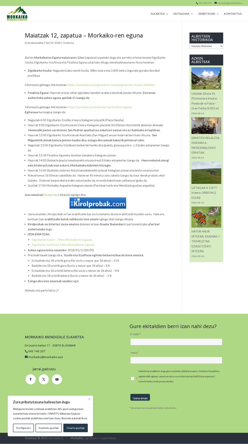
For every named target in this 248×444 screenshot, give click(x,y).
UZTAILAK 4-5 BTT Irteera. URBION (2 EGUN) (204, 192)
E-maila (135, 334)
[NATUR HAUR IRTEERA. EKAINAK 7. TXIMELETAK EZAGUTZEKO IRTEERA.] (206, 218)
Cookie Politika (108, 438)
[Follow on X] (44, 379)
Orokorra (68, 42)
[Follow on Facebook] (31, 379)
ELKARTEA (158, 13)
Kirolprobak (52, 194)
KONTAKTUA (233, 13)
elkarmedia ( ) (55, 438)
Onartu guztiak (75, 427)
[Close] (89, 399)
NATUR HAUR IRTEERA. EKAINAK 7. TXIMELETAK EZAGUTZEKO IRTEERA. (205, 241)
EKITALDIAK (181, 13)
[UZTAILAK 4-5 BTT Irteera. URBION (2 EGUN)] (206, 173)
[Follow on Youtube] (57, 379)
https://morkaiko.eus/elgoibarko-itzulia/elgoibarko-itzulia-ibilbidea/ (111, 85)
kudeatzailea (35, 42)
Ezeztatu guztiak (49, 427)
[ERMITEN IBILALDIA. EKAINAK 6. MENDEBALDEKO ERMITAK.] (206, 126)
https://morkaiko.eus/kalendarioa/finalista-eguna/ (100, 107)
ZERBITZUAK (206, 13)
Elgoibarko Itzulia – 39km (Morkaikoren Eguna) (62, 239)
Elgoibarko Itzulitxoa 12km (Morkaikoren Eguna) (63, 244)
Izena (134, 352)
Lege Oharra (91, 438)
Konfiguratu (23, 427)
